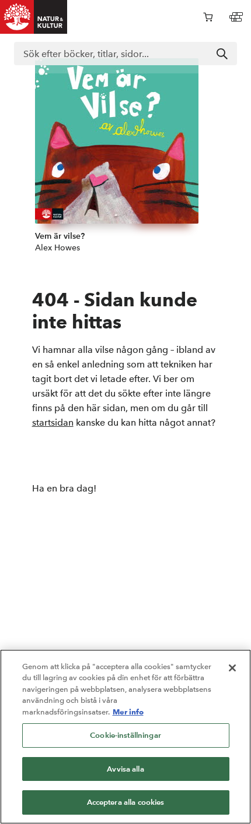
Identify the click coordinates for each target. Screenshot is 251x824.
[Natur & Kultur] (34, 17)
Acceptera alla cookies (126, 802)
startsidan (53, 422)
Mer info (128, 711)
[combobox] (125, 53)
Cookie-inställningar (125, 735)
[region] (125, 736)
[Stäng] (232, 668)
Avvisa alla (125, 769)
